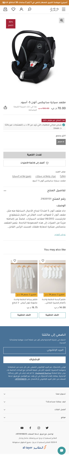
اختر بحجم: (61, 136)
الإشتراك (34, 359)
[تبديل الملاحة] (64, 9)
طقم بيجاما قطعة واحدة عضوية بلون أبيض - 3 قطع (25, 301)
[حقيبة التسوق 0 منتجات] (5, 9)
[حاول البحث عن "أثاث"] (29, 9)
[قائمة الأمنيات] (43, 260)
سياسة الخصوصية (43, 373)
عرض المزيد (60, 235)
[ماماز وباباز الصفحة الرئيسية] (54, 9)
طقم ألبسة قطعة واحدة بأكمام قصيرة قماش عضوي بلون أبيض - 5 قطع (53, 302)
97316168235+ (20, 379)
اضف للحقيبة (52, 315)
